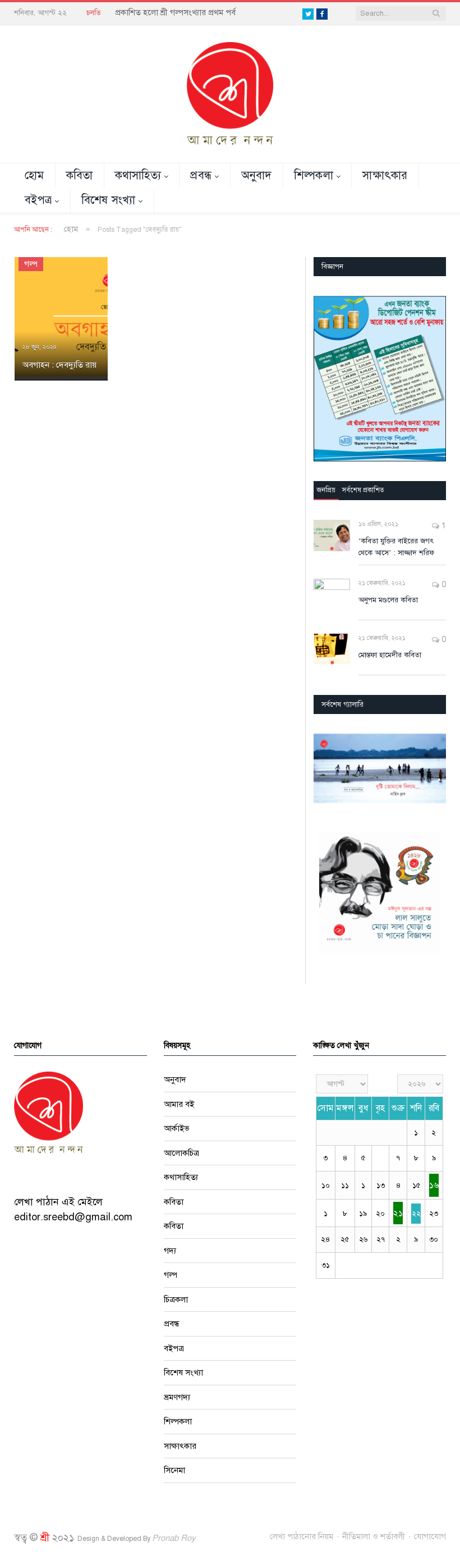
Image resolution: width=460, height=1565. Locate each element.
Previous (326, 770)
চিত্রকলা (176, 1299)
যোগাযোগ (430, 1536)
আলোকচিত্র (181, 1153)
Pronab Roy (174, 1538)
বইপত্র (38, 200)
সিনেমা (174, 1470)
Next (433, 770)
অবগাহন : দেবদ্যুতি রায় (59, 365)
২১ (398, 1213)
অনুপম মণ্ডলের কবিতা (388, 600)
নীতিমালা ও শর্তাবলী (373, 1536)
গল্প (31, 264)
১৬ (434, 1185)
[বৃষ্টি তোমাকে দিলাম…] (380, 768)
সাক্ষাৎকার (385, 175)
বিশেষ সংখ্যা (108, 200)
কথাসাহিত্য (138, 175)
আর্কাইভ (177, 1128)
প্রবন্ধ (200, 175)
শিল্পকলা (313, 175)
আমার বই (179, 1104)
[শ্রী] (230, 93)
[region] (380, 378)
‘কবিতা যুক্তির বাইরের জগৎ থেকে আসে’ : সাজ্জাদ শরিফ (396, 547)
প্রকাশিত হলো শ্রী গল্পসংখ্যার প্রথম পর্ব (175, 12)
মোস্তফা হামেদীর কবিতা (389, 655)
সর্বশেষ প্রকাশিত (363, 490)
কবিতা (79, 175)
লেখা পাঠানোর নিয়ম (301, 1536)
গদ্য (170, 1251)
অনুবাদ (256, 175)
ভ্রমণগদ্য (177, 1397)
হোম (34, 175)
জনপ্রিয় (326, 490)
